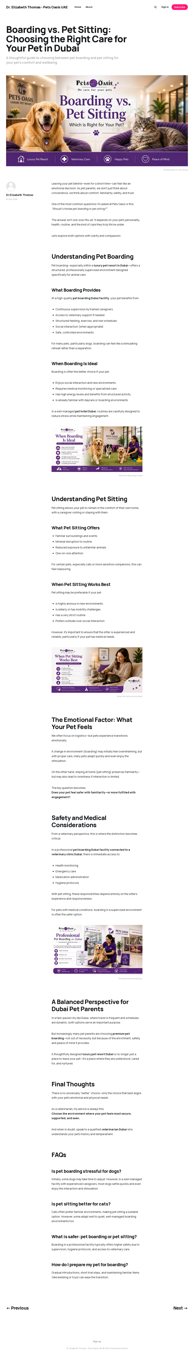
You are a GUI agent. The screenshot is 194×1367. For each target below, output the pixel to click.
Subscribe (179, 7)
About (89, 7)
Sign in (165, 7)
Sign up (97, 1341)
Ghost (125, 1348)
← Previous (17, 1308)
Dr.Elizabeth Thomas (19, 195)
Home (78, 7)
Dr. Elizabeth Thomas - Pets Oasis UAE (37, 7)
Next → (180, 1308)
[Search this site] (155, 7)
